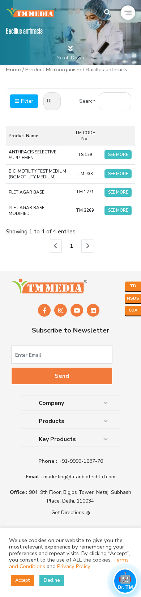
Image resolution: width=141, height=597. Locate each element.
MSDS (133, 298)
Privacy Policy (73, 566)
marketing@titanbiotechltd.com (70, 476)
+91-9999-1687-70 (70, 461)
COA (133, 310)
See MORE (118, 154)
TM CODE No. (85, 135)
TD (133, 286)
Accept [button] (22, 580)
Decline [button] (52, 580)
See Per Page (52, 101)
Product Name (23, 136)
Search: (88, 101)
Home (13, 69)
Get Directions (68, 512)
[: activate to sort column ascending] (118, 135)
